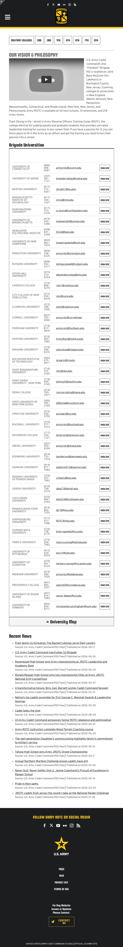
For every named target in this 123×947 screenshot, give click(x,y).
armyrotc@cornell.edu (69, 317)
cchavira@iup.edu (66, 478)
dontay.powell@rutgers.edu (72, 264)
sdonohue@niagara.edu (70, 349)
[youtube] (59, 4)
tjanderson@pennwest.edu (71, 456)
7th (87, 40)
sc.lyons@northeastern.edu (72, 210)
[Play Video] (46, 79)
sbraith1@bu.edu (66, 189)
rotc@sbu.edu (64, 371)
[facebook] (48, 4)
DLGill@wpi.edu (65, 232)
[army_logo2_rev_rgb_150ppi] (61, 837)
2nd (39, 40)
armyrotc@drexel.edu (68, 445)
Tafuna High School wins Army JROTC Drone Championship (51, 752)
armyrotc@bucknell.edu (70, 424)
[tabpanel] (61, 387)
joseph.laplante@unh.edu (70, 242)
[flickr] (64, 4)
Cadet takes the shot (27, 711)
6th (77, 40)
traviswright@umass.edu (70, 221)
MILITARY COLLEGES (21, 40)
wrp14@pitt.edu (65, 553)
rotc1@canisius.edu (67, 285)
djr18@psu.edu (65, 510)
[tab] (61, 152)
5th (68, 40)
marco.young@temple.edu (71, 542)
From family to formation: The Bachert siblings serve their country (55, 643)
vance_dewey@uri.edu (69, 595)
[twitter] (53, 4)
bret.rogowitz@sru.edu (69, 531)
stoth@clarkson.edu (67, 306)
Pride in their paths (26, 784)
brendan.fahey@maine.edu (71, 178)
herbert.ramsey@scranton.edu (74, 563)
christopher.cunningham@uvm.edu (76, 606)
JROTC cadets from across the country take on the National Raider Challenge (62, 793)
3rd (49, 40)
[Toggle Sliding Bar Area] (2, 2)
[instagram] (69, 4)
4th (58, 40)
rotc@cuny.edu (64, 296)
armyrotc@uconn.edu (68, 167)
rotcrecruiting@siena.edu (70, 392)
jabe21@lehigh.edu (67, 488)
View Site (104, 168)
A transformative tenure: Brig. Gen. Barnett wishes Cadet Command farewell (61, 688)
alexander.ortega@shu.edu (71, 274)
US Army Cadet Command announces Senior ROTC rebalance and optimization (63, 720)
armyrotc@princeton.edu (70, 253)
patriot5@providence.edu (70, 585)
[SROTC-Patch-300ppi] (62, 8)
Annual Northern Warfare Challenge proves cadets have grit (51, 761)
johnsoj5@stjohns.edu (69, 381)
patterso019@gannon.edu (71, 467)
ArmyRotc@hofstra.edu (69, 339)
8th (96, 40)
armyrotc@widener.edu (69, 574)
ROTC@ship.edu (65, 520)
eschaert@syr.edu (66, 413)
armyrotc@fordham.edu (70, 328)
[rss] (75, 4)
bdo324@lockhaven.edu (70, 499)
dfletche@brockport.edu (70, 403)
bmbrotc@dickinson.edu (70, 435)
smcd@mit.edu (65, 200)
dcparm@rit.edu (65, 360)
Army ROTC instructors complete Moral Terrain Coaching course (54, 729)
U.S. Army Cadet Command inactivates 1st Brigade (46, 652)
